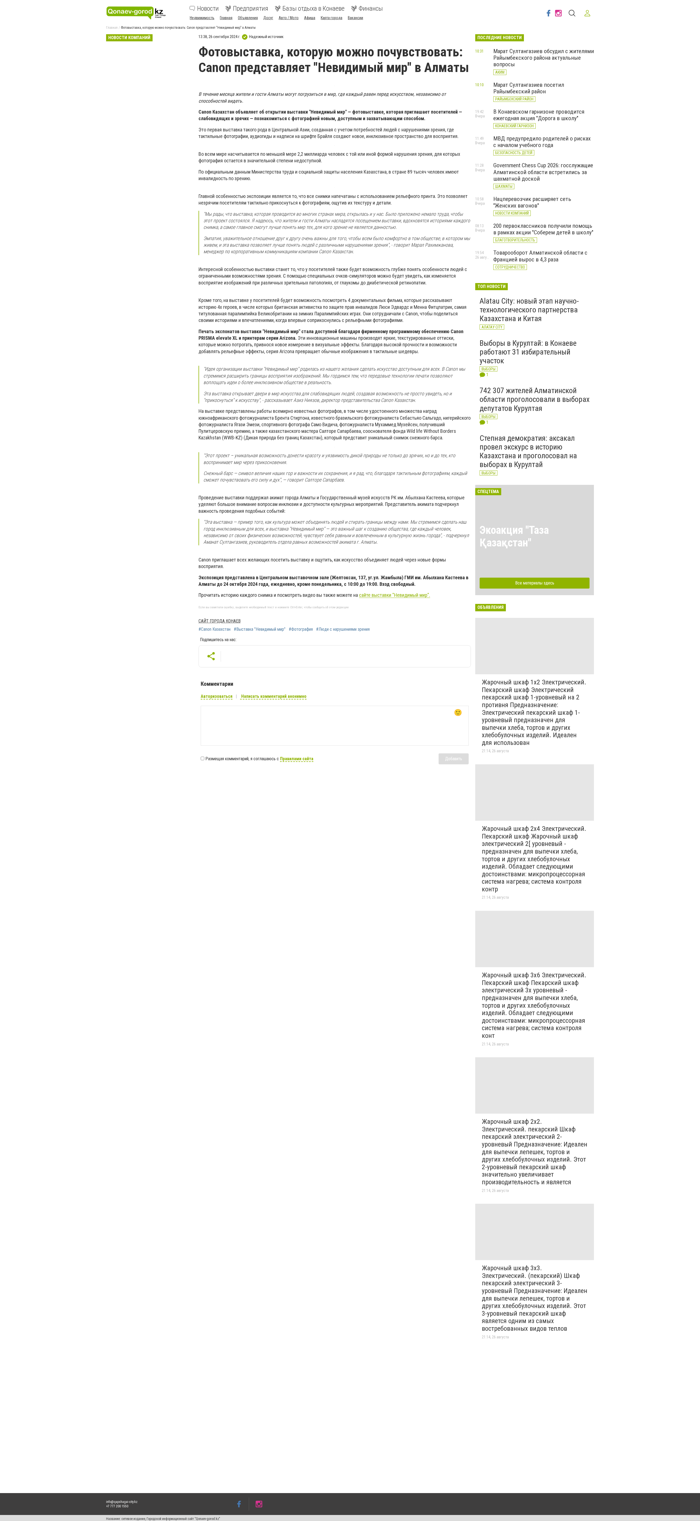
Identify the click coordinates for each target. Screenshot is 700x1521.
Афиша (309, 18)
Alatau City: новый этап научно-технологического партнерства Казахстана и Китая (529, 309)
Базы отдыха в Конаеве (313, 8)
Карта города (331, 18)
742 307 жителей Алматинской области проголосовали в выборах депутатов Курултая (535, 399)
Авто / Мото (289, 18)
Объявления (248, 18)
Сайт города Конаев (220, 621)
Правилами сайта (296, 758)
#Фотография (301, 629)
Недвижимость (202, 18)
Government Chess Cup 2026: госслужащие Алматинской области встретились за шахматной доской (543, 172)
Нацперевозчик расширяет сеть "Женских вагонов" (532, 202)
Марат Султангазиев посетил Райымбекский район (528, 88)
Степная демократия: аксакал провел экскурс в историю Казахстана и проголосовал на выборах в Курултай (528, 451)
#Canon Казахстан (215, 629)
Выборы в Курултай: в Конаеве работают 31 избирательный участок (528, 352)
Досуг (268, 18)
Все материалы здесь (534, 583)
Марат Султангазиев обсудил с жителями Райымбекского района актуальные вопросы (543, 58)
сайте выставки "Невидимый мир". (394, 595)
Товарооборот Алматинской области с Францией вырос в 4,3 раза (540, 256)
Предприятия (250, 8)
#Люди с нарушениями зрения (343, 629)
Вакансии (355, 18)
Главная (226, 18)
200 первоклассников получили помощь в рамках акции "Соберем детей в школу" (543, 229)
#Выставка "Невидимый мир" (259, 629)
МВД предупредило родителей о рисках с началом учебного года (542, 141)
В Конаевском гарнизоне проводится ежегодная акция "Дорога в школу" (538, 115)
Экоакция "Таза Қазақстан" (514, 536)
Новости (208, 8)
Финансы (371, 8)
